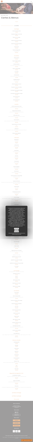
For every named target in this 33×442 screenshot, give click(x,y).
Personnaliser (16, 231)
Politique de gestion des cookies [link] (16, 234)
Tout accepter (16, 228)
